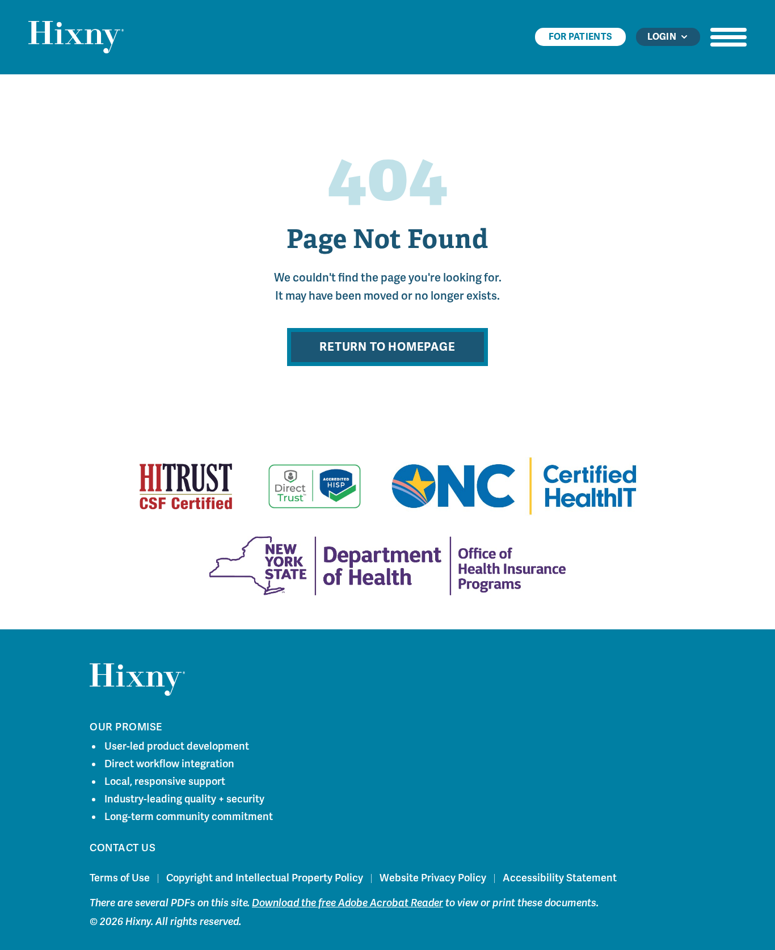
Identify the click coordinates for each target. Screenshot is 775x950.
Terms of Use (120, 878)
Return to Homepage (387, 347)
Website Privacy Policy (433, 878)
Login (661, 37)
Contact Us (122, 848)
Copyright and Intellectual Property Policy (264, 878)
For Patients (581, 37)
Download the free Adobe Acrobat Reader (347, 903)
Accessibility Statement (560, 878)
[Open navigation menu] (728, 36)
